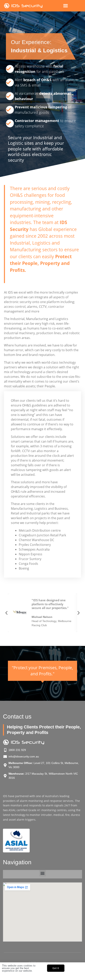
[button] (65, 5)
